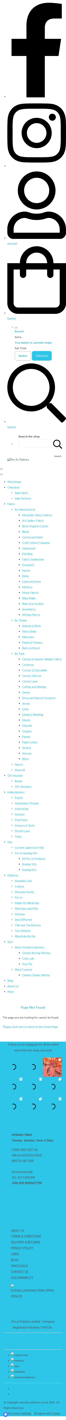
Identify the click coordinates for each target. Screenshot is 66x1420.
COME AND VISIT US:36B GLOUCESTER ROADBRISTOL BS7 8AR (27, 1155)
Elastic (19, 797)
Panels (26, 736)
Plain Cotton (30, 742)
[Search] (57, 444)
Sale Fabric (21, 492)
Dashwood (28, 548)
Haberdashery (16, 792)
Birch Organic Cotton (35, 526)
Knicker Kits (29, 864)
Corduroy (28, 664)
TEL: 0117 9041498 (23, 1177)
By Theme (21, 620)
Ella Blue (27, 553)
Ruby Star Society (33, 603)
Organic (27, 731)
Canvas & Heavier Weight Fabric (42, 659)
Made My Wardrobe (27, 903)
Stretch (26, 747)
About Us (13, 986)
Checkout (42, 355)
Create (56, 1413)
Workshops (14, 481)
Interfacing (21, 808)
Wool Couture (23, 969)
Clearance (13, 487)
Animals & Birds (31, 625)
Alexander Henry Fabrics (37, 515)
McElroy (27, 587)
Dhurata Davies (24, 891)
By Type (20, 653)
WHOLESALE (19, 1266)
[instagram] (36, 166)
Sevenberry (29, 609)
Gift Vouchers (23, 786)
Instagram (31, 1044)
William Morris (31, 614)
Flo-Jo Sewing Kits (26, 853)
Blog (10, 980)
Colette (19, 886)
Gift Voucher (15, 775)
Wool (25, 758)
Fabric (11, 503)
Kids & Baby (29, 631)
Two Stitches (22, 930)
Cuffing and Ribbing (34, 686)
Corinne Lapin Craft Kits (29, 847)
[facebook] (36, 96)
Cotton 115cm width (34, 670)
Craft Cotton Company (36, 542)
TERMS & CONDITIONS (26, 1236)
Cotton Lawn (30, 681)
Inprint (26, 570)
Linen (25, 709)
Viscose (27, 753)
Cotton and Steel (32, 537)
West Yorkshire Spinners (29, 947)
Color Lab (28, 958)
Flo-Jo (19, 897)
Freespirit (28, 564)
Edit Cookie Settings (18, 1413)
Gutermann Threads (27, 803)
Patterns (12, 875)
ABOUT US (17, 1230)
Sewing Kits (29, 869)
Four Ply (27, 964)
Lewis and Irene (31, 581)
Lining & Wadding (32, 714)
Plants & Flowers (32, 642)
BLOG (14, 1260)
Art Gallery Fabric (33, 520)
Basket (23, 355)
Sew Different (23, 919)
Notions (20, 814)
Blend (25, 531)
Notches (20, 914)
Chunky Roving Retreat (36, 952)
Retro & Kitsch (31, 648)
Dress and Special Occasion (38, 697)
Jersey (26, 703)
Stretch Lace (22, 830)
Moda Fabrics (30, 592)
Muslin (26, 720)
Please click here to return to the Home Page (30, 1027)
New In (19, 764)
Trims (18, 836)
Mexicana (28, 637)
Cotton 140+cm (31, 675)
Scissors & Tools (24, 825)
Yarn (10, 941)
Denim (26, 692)
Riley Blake (29, 598)
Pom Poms (21, 819)
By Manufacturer (25, 509)
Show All (20, 770)
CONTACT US (19, 1271)
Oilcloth (27, 725)
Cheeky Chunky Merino (36, 975)
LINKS (15, 1254)
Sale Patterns (23, 498)
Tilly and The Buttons (28, 925)
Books (18, 781)
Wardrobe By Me (25, 936)
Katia (25, 576)
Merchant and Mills (26, 908)
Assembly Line (23, 880)
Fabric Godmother (33, 559)
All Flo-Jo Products (33, 858)
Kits (9, 842)
